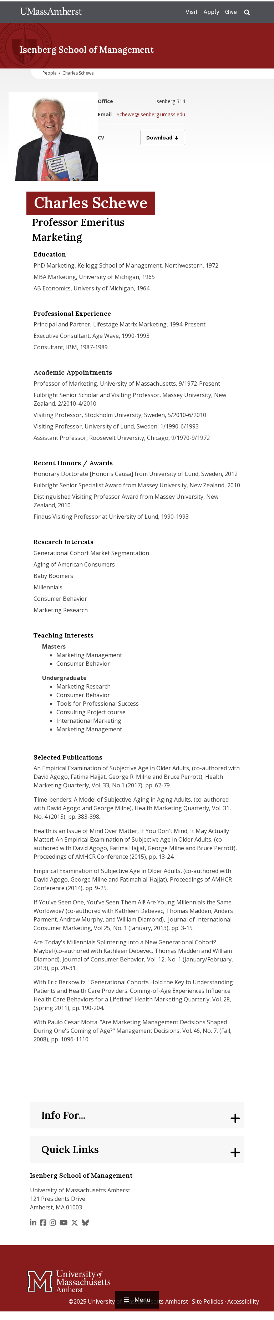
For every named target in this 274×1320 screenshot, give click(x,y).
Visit (192, 12)
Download (165, 137)
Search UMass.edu (247, 12)
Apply (211, 12)
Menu (142, 1300)
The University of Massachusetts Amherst (51, 12)
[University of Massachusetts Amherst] (40, 1278)
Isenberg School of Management (87, 49)
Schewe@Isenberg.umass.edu (151, 114)
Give (231, 12)
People (49, 73)
